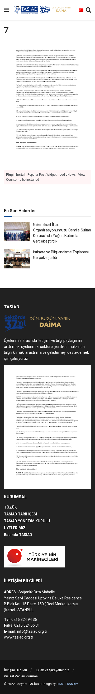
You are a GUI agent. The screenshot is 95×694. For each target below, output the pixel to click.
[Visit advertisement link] (47, 195)
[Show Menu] (6, 10)
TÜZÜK (10, 507)
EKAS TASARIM (67, 684)
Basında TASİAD (18, 535)
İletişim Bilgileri (15, 670)
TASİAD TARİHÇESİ (20, 514)
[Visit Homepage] (43, 10)
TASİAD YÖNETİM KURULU (27, 521)
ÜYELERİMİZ (15, 528)
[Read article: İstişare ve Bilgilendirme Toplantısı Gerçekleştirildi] (17, 258)
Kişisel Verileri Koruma (21, 676)
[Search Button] (88, 10)
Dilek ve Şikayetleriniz (52, 670)
